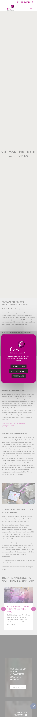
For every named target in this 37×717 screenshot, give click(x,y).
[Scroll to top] (33, 712)
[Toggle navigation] (31, 7)
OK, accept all (18, 366)
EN (18, 2)
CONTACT (24, 2)
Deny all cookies (18, 371)
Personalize (18, 376)
